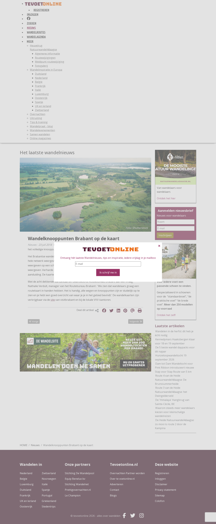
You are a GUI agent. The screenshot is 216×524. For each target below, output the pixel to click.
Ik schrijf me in (108, 272)
